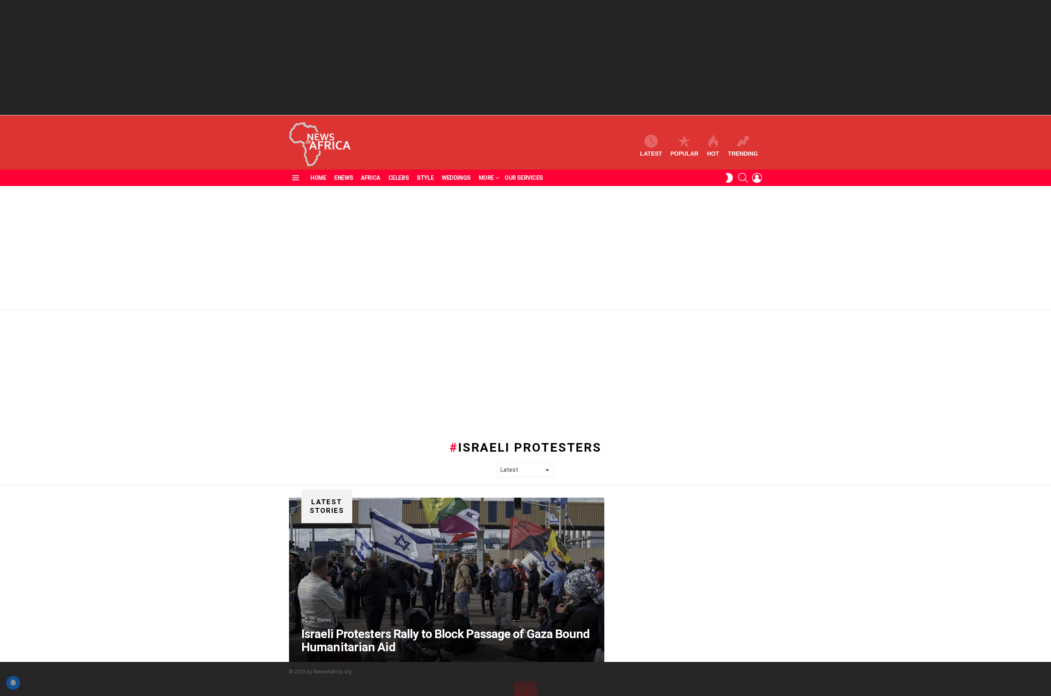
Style (425, 178)
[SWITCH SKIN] (729, 178)
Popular (684, 153)
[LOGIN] (757, 178)
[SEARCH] (743, 178)
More (486, 178)
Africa (370, 178)
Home (318, 178)
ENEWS (343, 178)
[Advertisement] (525, 57)
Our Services (524, 178)
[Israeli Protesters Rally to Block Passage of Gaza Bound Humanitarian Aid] (446, 580)
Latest (651, 153)
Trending (743, 153)
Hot (713, 153)
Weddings (456, 178)
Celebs (398, 178)
